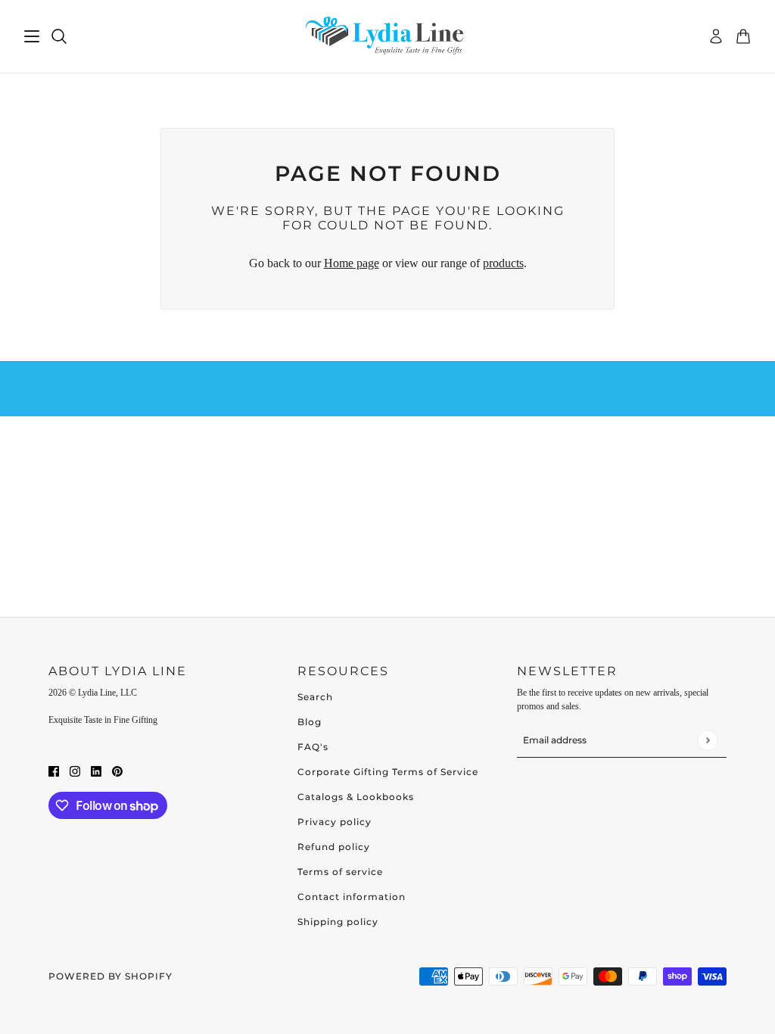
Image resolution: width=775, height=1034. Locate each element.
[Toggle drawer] (31, 36)
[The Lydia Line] (387, 36)
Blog (309, 721)
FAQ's (312, 746)
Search (315, 696)
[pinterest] (117, 770)
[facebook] (53, 770)
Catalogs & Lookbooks (355, 796)
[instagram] (75, 770)
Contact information (351, 896)
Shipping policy (337, 921)
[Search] (59, 36)
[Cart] (743, 36)
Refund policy (333, 846)
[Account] (716, 36)
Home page (351, 263)
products (503, 263)
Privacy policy (334, 821)
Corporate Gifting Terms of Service (387, 771)
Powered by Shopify (110, 976)
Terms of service (340, 871)
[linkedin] (96, 770)
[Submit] (707, 740)
